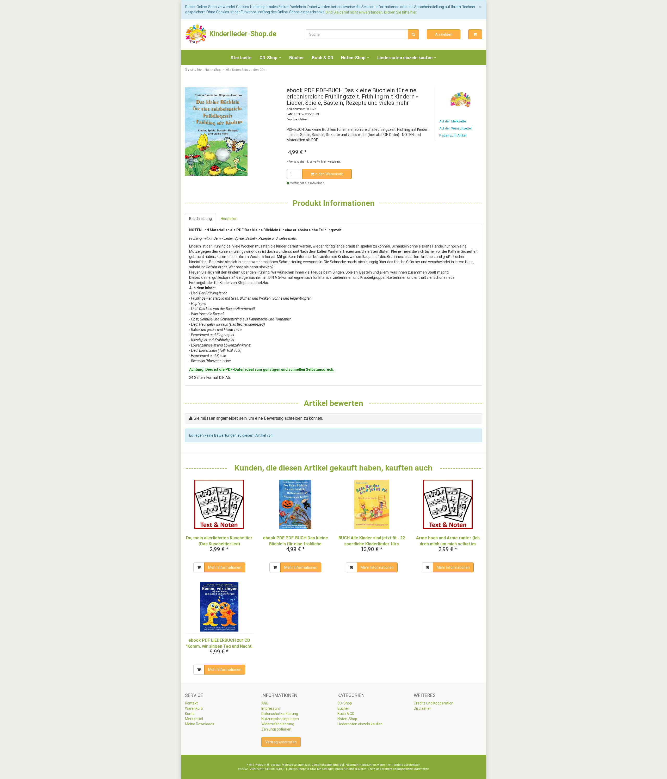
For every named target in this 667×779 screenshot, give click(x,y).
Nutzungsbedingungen (280, 719)
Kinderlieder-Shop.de (241, 34)
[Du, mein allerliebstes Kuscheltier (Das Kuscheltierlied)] (219, 504)
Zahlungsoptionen (276, 729)
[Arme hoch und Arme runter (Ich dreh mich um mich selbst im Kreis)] (448, 504)
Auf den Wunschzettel (455, 128)
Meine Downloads (199, 724)
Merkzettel (194, 719)
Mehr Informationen (224, 567)
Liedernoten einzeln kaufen (405, 57)
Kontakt (191, 703)
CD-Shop (269, 57)
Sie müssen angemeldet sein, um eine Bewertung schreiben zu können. (258, 418)
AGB (265, 703)
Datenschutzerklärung (279, 714)
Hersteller (229, 219)
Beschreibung (200, 219)
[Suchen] (413, 34)
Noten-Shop (354, 57)
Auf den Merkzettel (453, 121)
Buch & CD (322, 57)
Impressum (270, 708)
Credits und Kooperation (433, 703)
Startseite (241, 57)
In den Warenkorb (328, 174)
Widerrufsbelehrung (277, 724)
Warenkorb (194, 708)
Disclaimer (422, 708)
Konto (190, 714)
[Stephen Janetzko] (461, 100)
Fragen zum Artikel (452, 135)
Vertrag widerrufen (281, 742)
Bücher (296, 57)
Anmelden (443, 34)
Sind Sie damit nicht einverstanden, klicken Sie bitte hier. (371, 12)
